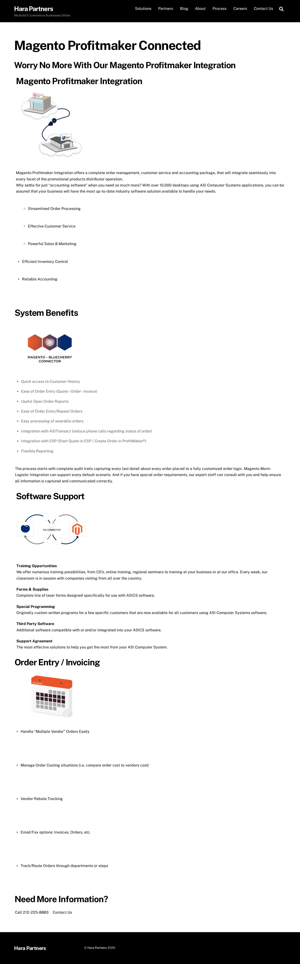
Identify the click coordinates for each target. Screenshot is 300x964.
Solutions (143, 8)
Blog (184, 8)
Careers (240, 8)
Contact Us (263, 8)
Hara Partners (97, 947)
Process (219, 8)
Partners (165, 8)
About (200, 8)
